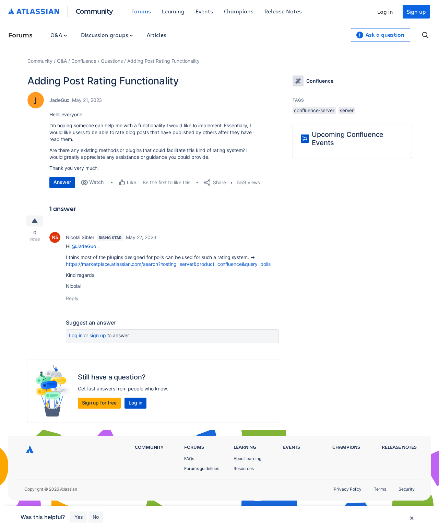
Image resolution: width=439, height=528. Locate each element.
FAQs (189, 458)
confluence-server (314, 110)
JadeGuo (59, 100)
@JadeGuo (84, 246)
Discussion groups (105, 34)
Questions (112, 61)
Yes (78, 517)
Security (407, 489)
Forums (141, 11)
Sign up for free (99, 403)
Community (94, 11)
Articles (156, 34)
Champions (238, 11)
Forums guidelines (201, 468)
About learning (247, 458)
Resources (244, 468)
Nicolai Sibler (80, 237)
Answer (62, 182)
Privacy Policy (347, 489)
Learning (173, 11)
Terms (380, 489)
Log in (385, 11)
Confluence (83, 61)
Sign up (416, 11)
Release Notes (283, 11)
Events (204, 11)
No (96, 517)
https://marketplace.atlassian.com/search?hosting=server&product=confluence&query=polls (168, 264)
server (347, 110)
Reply (72, 298)
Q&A (56, 34)
